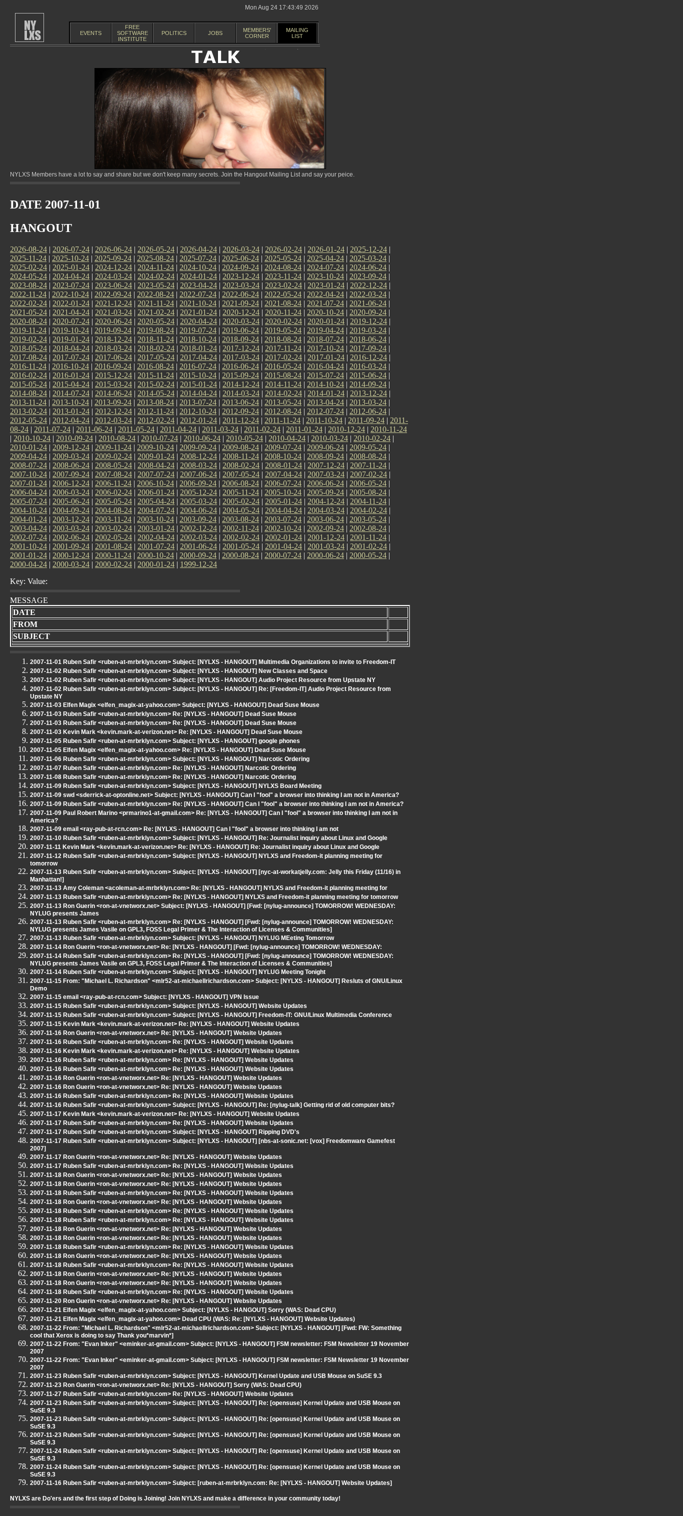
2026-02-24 (283, 249)
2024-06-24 (368, 267)
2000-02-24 (113, 564)
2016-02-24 (28, 375)
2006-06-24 (325, 483)
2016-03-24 (368, 366)
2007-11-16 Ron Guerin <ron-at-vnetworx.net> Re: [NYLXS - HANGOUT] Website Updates (156, 1033)
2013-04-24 (325, 402)
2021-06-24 (368, 303)
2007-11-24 (368, 465)
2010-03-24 (329, 438)
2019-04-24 (325, 330)
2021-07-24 (325, 303)
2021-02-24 (156, 312)
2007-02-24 (368, 474)
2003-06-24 (325, 519)
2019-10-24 (70, 330)
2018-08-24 (283, 339)
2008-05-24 (113, 465)
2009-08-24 (240, 447)
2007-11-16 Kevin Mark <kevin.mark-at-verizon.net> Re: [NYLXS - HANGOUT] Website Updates (165, 1051)
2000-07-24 (283, 555)
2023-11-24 (283, 276)
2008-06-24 (71, 465)
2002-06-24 (71, 537)
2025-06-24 (240, 258)
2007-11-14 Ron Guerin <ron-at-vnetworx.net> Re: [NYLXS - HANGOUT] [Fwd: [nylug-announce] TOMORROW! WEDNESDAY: (206, 947)
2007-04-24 (283, 474)
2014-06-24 (113, 393)
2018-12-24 (113, 339)
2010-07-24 (159, 438)
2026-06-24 (113, 249)
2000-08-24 (240, 555)
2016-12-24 (368, 357)
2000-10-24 (155, 555)
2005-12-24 (198, 492)
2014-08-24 (28, 393)
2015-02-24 (156, 384)
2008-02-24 (241, 465)
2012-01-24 (198, 420)
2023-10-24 (325, 276)
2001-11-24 (368, 537)
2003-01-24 (156, 528)
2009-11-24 (113, 447)
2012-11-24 (156, 411)
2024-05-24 (28, 276)
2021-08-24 (283, 303)
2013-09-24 (113, 402)
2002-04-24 (156, 537)
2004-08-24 (113, 510)
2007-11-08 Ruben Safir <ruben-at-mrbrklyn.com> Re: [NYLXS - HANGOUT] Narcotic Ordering (163, 777)
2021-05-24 (28, 312)
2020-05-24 (156, 321)
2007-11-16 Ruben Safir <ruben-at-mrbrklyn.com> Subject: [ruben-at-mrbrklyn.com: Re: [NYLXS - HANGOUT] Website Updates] (211, 1483)
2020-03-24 (241, 321)
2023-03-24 (241, 285)
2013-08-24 (155, 402)
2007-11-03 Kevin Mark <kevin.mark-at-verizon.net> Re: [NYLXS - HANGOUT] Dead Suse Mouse (166, 732)
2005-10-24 (283, 492)
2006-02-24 (113, 492)
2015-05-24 (28, 384)
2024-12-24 (113, 267)
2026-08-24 (28, 249)
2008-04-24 (156, 465)
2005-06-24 (71, 501)
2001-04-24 (283, 546)
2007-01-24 (28, 483)
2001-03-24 (326, 546)
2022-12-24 (368, 285)
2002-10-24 (283, 528)
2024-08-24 (283, 267)
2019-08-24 (155, 330)
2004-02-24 (368, 510)
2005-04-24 (156, 501)
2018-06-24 (368, 339)
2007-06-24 (198, 474)
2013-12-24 (368, 393)
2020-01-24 (326, 321)
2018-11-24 (156, 339)
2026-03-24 (241, 249)
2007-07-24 (156, 474)
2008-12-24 (198, 456)
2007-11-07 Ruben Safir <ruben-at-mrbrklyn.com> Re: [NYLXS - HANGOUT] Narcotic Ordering (163, 768)
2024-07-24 (325, 267)
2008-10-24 (283, 456)
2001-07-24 (156, 546)
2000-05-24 (368, 555)
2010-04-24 (287, 438)
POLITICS (174, 33)
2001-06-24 (198, 546)
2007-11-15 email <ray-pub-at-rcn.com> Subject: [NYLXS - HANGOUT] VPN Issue (144, 997)
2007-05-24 (241, 474)
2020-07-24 (71, 321)
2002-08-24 (368, 528)
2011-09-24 (366, 420)
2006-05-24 (368, 483)
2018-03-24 (113, 348)
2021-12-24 (113, 303)
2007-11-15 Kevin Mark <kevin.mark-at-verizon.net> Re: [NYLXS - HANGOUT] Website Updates (165, 1024)
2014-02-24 (283, 393)
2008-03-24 (198, 465)
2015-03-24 (113, 384)
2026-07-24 (71, 249)
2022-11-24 (28, 294)
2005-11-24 (240, 492)
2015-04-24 (71, 384)
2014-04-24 (198, 393)
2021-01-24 (198, 312)
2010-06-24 (202, 438)
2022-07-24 (198, 294)
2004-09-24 (71, 510)
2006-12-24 (71, 483)
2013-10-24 (70, 402)
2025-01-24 (71, 267)
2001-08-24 (113, 546)
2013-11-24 (28, 402)
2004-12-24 (326, 501)
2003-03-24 (71, 528)
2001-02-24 (368, 546)
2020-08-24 (28, 321)
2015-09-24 (240, 375)
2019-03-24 (368, 330)
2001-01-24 (28, 555)
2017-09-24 (368, 348)
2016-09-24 (113, 366)
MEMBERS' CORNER (257, 33)
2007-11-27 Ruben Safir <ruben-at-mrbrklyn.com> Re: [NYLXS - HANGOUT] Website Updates (162, 1394)
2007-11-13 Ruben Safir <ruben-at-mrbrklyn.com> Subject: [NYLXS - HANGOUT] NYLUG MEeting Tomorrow (182, 938)
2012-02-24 (156, 420)
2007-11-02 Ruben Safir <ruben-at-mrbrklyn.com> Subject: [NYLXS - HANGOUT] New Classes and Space (179, 671)
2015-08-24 (283, 375)
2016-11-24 (28, 366)
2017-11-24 (283, 348)
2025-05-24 (283, 258)
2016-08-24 (155, 366)
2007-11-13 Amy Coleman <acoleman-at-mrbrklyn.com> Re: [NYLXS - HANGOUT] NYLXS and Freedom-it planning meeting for (209, 888)
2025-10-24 (70, 258)
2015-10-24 (198, 375)
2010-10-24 (32, 438)
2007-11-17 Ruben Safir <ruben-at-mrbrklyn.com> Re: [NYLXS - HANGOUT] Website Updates (162, 1123)
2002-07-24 (28, 537)
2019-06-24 (240, 330)
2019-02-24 (28, 339)
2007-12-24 (326, 465)
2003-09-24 (198, 519)
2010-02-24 (372, 438)
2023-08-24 (28, 285)
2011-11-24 (282, 420)
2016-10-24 (70, 366)
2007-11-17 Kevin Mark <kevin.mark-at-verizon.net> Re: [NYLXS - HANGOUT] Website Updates (165, 1114)
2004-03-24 (326, 510)
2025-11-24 (28, 258)
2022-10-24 (70, 294)
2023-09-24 (368, 276)
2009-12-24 (71, 447)
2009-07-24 (283, 447)
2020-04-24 (198, 321)
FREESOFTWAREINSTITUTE (132, 33)
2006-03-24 (71, 492)
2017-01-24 (326, 357)
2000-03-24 (71, 564)
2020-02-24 (283, 321)
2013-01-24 (71, 411)
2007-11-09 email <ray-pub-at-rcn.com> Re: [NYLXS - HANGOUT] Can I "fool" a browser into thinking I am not (184, 829)
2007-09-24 (71, 474)
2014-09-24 (368, 384)
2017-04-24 (198, 357)
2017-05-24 (156, 357)
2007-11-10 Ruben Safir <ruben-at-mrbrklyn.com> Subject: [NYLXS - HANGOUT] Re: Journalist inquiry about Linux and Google (209, 838)
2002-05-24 (113, 537)
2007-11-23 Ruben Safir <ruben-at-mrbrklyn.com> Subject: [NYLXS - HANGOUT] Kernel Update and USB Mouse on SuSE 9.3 (206, 1376)
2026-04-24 (198, 249)
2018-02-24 (156, 348)
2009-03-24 (71, 456)
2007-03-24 (326, 474)
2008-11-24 (240, 456)
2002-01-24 (283, 537)
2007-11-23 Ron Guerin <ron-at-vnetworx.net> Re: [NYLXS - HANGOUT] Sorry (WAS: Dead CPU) (166, 1385)
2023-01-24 (326, 285)
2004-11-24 (368, 501)
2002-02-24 (241, 537)
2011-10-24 (324, 420)
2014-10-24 (325, 384)
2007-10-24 (28, 474)
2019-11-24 (28, 330)
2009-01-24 (156, 456)
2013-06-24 (240, 402)
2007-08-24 (113, 474)
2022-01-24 (71, 303)
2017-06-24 (113, 357)
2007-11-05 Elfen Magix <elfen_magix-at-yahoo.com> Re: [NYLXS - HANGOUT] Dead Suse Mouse (168, 750)
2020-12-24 (241, 312)
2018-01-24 (198, 348)
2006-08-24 (240, 483)
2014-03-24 (241, 393)
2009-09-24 (198, 447)
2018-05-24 (28, 348)
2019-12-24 (368, 321)
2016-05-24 (283, 366)
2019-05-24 (283, 330)
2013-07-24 (198, 402)
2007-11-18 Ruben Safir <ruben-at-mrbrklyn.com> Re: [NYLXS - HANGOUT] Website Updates (162, 1193)
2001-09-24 (71, 546)
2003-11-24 (113, 519)
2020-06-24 (113, 321)
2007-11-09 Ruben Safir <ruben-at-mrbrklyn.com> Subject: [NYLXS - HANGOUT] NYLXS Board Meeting (176, 786)
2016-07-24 (198, 366)
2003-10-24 (155, 519)
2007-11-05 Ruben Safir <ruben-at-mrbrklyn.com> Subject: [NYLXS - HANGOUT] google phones (165, 741)
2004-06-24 (198, 510)
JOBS (215, 33)
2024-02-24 (156, 276)
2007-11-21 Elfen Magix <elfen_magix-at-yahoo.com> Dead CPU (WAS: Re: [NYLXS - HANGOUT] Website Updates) (192, 1319)
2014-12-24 (241, 384)
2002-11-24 (240, 528)
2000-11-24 (113, 555)
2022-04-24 (325, 294)
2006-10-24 (155, 483)
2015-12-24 (113, 375)
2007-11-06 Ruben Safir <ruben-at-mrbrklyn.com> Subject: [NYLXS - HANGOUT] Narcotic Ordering (170, 759)
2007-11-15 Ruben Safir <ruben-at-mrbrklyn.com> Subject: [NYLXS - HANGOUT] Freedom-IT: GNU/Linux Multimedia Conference (211, 1015)
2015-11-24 (156, 375)
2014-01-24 (326, 393)
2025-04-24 (325, 258)
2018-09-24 (240, 339)
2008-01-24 (283, 465)
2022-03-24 (368, 294)
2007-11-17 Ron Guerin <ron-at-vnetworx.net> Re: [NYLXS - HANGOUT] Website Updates (156, 1157)
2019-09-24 (113, 330)
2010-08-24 (117, 438)
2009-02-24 (113, 456)
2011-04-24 (178, 429)
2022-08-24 (155, 294)
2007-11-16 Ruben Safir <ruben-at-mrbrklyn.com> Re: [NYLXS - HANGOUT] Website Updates (162, 1042)
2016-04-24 (325, 366)
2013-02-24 (28, 411)
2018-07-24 (325, 339)
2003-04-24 (28, 528)
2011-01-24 (304, 429)
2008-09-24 (325, 456)
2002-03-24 (198, 537)
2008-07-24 (28, 465)
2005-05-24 (113, 501)
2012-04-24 (71, 420)
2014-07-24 (71, 393)
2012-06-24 (368, 411)
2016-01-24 (71, 375)
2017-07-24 (71, 357)
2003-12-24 (71, 519)
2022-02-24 (28, 303)
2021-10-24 (198, 303)
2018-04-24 (71, 348)
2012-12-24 (113, 411)
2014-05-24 (156, 393)
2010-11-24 (388, 429)
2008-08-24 (368, 456)
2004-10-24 (28, 510)
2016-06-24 (240, 366)
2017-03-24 (241, 357)
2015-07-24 (325, 375)
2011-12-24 (240, 420)
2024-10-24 (198, 267)
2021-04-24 (71, 312)
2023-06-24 (113, 285)
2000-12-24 (71, 555)
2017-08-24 (28, 357)
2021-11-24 (156, 303)
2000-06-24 (325, 555)
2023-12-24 (241, 276)
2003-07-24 (283, 519)
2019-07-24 (198, 330)
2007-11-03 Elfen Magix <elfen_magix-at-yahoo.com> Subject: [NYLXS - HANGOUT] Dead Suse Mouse (175, 705)
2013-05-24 (283, 402)
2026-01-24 (326, 249)
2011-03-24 (220, 429)
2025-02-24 (28, 267)
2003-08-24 (240, 519)
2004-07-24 (156, 510)
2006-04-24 (28, 492)
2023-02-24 (283, 285)
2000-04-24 (28, 564)
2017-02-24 (283, 357)
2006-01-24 (156, 492)
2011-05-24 (136, 429)
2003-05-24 (368, 519)
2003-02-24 (113, 528)
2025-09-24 (113, 258)
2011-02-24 (262, 429)
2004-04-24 (283, 510)
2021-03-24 (113, 312)
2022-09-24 (113, 294)
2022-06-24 (240, 294)
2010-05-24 (244, 438)
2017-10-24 (325, 348)
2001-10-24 (28, 546)
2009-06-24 (325, 447)
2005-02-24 (241, 501)
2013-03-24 (368, 402)
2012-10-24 (198, 411)
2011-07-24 (52, 429)
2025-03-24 (368, 258)
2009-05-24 (368, 447)
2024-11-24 (156, 267)
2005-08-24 (368, 492)
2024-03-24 (113, 276)
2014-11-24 (283, 384)
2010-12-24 (346, 429)
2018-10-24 (198, 339)
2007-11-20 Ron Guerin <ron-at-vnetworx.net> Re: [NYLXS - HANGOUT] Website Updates (156, 1301)
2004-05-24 (241, 510)
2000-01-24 (156, 564)
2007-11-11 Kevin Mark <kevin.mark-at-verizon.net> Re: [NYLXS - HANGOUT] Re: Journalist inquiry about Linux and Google (205, 847)
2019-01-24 (71, 339)
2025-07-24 (198, 258)
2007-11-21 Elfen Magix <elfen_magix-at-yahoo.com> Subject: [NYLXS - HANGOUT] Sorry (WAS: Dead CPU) (183, 1310)
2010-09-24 (74, 438)
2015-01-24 (198, 384)
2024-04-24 (71, 276)
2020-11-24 (283, 312)
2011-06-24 (94, 429)
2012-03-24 (113, 420)
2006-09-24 (198, 483)
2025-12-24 (368, 249)
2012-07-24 (325, 411)
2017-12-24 (241, 348)
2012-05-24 (28, 420)
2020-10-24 (325, 312)
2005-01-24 (283, 501)
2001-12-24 (326, 537)
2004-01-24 (28, 519)
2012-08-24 (283, 411)
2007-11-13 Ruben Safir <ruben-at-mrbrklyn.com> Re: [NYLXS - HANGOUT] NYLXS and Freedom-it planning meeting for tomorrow (214, 897)
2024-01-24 (198, 276)
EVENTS (91, 33)
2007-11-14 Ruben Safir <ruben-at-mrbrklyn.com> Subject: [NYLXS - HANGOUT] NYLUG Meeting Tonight (178, 972)
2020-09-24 (368, 312)
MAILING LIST (297, 33)
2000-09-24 (198, 555)
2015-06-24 (368, 375)
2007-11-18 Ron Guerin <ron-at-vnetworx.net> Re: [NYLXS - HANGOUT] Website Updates (156, 1175)
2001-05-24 (241, 546)
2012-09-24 (240, 411)
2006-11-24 (113, 483)
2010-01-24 (28, 447)
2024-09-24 (240, 267)
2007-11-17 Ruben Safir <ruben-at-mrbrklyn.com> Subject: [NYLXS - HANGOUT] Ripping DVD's (165, 1132)
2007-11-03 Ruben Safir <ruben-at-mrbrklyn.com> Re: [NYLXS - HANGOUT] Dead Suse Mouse (163, 714)
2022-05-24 (283, 294)
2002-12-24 (198, 528)
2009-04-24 (28, 456)
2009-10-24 (155, 447)
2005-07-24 (28, 501)
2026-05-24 (156, 249)
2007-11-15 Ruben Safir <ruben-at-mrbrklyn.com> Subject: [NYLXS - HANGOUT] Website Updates (168, 1006)
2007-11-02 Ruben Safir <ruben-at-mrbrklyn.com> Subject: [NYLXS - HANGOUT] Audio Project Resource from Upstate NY (203, 680)
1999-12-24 (198, 564)
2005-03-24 (198, 501)
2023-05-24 (156, 285)
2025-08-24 (155, 258)
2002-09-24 (325, 528)
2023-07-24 (71, 285)
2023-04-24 (198, 285)
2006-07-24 (283, 483)
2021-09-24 (240, 303)
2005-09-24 (325, 492)
